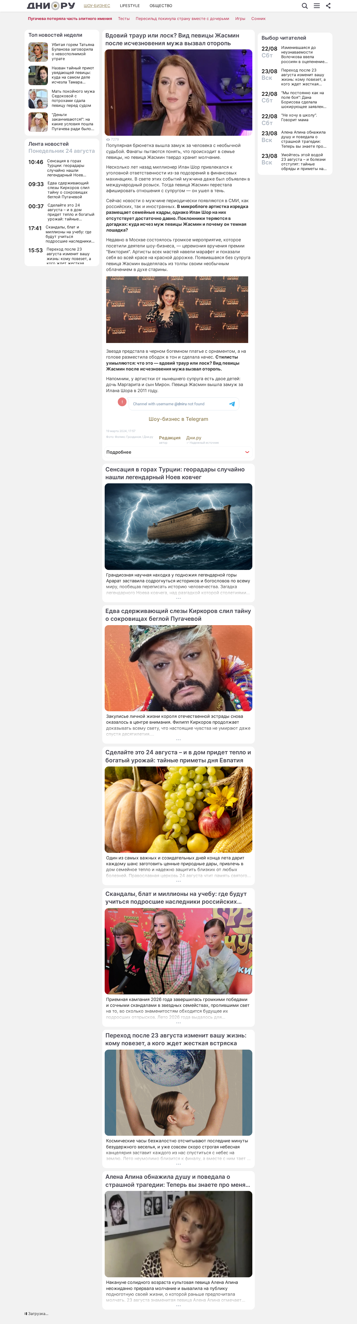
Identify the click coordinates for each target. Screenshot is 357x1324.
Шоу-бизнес (97, 5)
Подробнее (118, 452)
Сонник (258, 18)
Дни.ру (193, 437)
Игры (240, 18)
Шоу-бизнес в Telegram (178, 419)
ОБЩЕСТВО (161, 5)
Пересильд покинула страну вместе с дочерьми (182, 18)
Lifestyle (130, 5)
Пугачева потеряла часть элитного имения (70, 18)
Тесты (124, 18)
